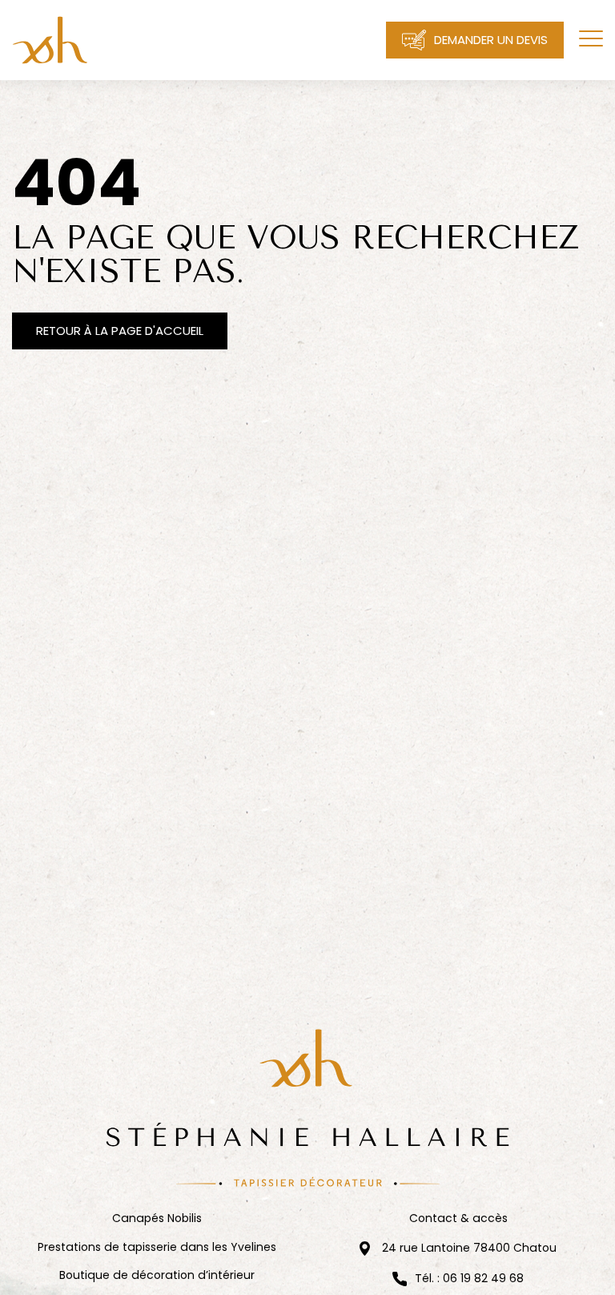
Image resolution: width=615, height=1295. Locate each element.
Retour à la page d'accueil (119, 330)
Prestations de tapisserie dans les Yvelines (157, 1247)
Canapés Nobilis (157, 1218)
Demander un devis (491, 39)
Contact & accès (458, 1218)
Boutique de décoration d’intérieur (157, 1275)
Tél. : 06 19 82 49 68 (469, 1279)
